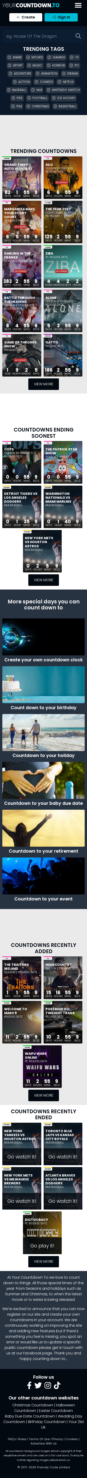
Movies (37, 57)
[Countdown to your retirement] (43, 828)
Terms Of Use (39, 1439)
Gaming (59, 57)
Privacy (57, 1439)
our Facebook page (34, 1353)
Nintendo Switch (66, 90)
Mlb (39, 90)
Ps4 (19, 106)
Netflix (68, 82)
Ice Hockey (66, 98)
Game (6, 158)
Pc (77, 65)
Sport (18, 65)
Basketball (67, 106)
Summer (12, 1294)
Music (37, 65)
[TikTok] (57, 1387)
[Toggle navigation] (78, 5)
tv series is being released (52, 1299)
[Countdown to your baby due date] (43, 780)
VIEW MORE (43, 384)
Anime (17, 57)
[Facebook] (29, 1387)
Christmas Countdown (32, 1405)
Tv (77, 57)
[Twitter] (38, 1387)
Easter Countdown (56, 1410)
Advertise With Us (44, 1443)
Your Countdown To (30, 1277)
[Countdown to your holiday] (43, 732)
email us (64, 1460)
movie (17, 1299)
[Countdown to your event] (43, 876)
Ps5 (20, 98)
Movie (48, 336)
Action (24, 82)
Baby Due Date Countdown (30, 1416)
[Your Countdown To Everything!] (30, 5)
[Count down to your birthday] (43, 684)
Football (40, 98)
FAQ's (12, 1439)
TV (48, 158)
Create (28, 17)
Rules (22, 1439)
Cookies (71, 1439)
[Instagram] (48, 1387)
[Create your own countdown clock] (43, 636)
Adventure (22, 73)
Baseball (19, 90)
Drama (72, 73)
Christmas (40, 106)
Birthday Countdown (47, 1421)
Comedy (46, 82)
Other (48, 202)
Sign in (63, 17)
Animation (49, 73)
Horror (58, 65)
